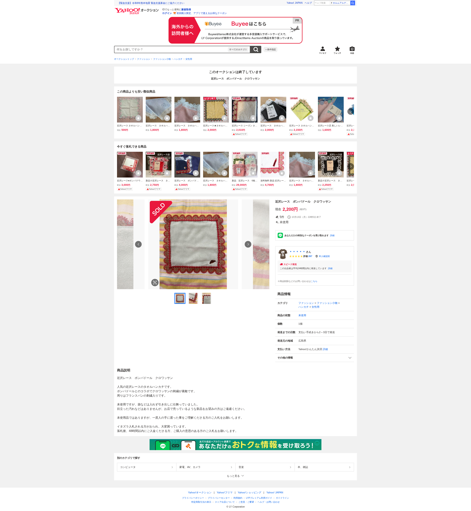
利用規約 (237, 498)
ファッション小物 (162, 59)
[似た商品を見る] (155, 282)
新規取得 (186, 9)
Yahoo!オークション (200, 492)
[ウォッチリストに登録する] (138, 118)
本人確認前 (324, 256)
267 (310, 256)
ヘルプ (308, 2)
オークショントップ (124, 59)
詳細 (332, 235)
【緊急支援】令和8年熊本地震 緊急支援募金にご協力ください (151, 3)
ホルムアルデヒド (341, 3)
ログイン (167, 13)
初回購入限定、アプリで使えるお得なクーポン (202, 13)
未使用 (302, 315)
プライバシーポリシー (193, 498)
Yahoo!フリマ (225, 492)
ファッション (143, 59)
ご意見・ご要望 (246, 502)
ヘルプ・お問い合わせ (269, 502)
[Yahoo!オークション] (137, 9)
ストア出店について (225, 502)
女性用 (188, 59)
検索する (255, 49)
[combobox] (171, 49)
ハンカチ (178, 59)
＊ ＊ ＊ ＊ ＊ (297, 251)
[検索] (352, 3)
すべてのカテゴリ (238, 49)
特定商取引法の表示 (201, 502)
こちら (314, 281)
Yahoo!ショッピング (249, 492)
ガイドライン (282, 498)
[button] (314, 358)
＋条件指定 (270, 49)
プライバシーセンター (219, 498)
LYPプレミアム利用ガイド (259, 498)
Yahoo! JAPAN (294, 2)
